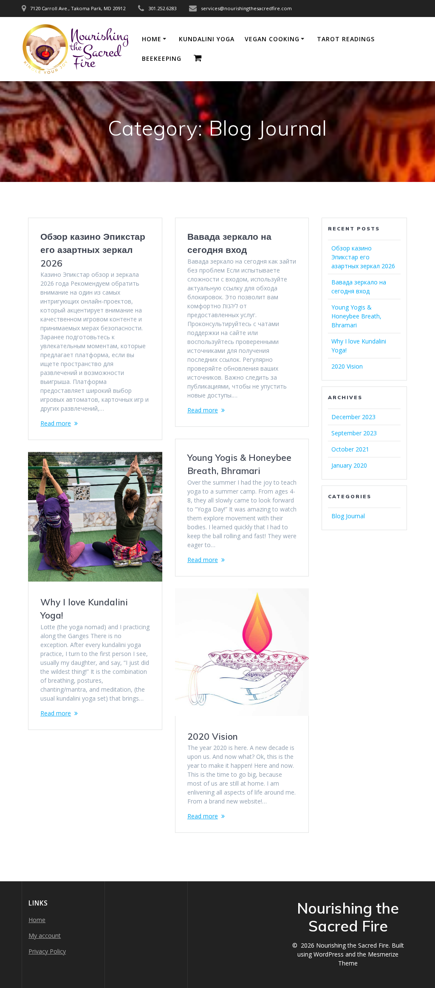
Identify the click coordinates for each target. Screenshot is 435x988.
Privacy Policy (47, 951)
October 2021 (350, 449)
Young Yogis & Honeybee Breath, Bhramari (356, 316)
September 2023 (354, 433)
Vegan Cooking (272, 39)
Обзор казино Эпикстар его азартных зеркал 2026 (92, 250)
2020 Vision (212, 736)
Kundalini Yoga (206, 39)
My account (44, 935)
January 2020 (349, 465)
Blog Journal (348, 516)
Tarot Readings (346, 39)
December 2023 (353, 417)
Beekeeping (161, 58)
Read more (55, 423)
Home (151, 39)
